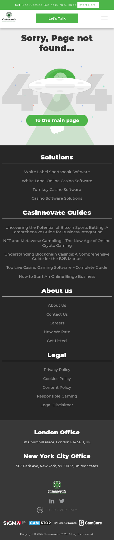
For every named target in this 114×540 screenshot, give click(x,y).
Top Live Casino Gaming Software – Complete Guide (56, 267)
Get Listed (57, 340)
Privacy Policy (57, 369)
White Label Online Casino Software (57, 180)
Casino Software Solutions (57, 198)
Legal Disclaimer (57, 405)
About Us (57, 305)
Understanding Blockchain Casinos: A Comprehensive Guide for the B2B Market (57, 256)
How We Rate (57, 331)
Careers (57, 323)
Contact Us (57, 314)
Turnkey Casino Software (57, 189)
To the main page (57, 120)
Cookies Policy (57, 378)
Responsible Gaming (57, 396)
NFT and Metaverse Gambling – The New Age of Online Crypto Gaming (57, 243)
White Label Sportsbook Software (57, 171)
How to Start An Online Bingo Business (57, 276)
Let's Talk (57, 18)
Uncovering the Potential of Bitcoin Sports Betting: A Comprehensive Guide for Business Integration (57, 229)
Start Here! (88, 4)
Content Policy (57, 387)
